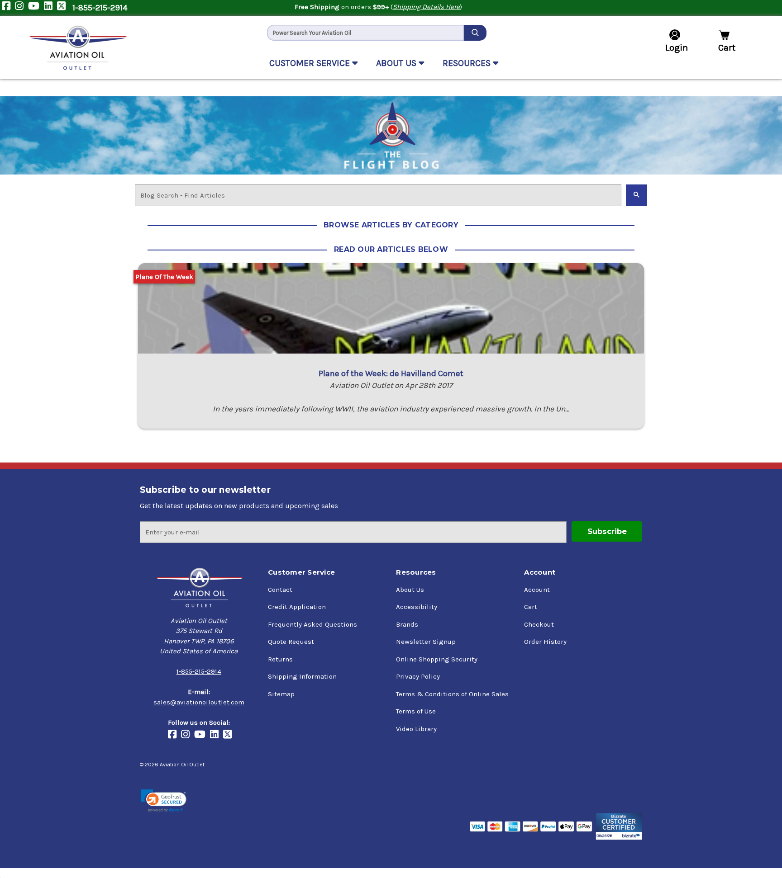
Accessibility (416, 607)
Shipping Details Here (426, 7)
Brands (407, 624)
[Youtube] (36, 8)
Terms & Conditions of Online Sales (452, 694)
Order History (545, 641)
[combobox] (365, 33)
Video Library (416, 729)
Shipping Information (302, 676)
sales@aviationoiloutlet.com (198, 702)
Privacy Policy (418, 676)
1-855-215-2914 (99, 8)
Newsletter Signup (426, 641)
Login (676, 47)
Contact (280, 589)
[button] (163, 801)
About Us (410, 589)
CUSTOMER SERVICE (310, 63)
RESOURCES (468, 63)
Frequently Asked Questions (312, 624)
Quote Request (291, 641)
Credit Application (297, 607)
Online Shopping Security (436, 659)
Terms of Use (416, 711)
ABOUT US (397, 63)
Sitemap (281, 694)
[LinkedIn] (50, 8)
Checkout (539, 624)
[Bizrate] (619, 826)
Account (537, 589)
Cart (530, 607)
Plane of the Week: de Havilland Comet (391, 373)
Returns (280, 659)
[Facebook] (8, 8)
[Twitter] (63, 8)
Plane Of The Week (164, 277)
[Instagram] (21, 8)
